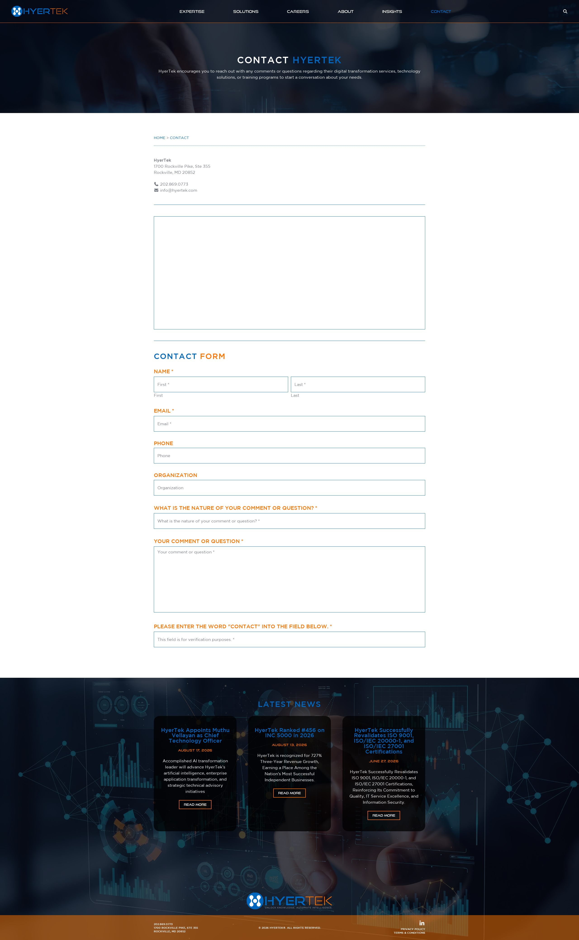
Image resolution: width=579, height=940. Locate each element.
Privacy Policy (413, 929)
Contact (441, 11)
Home (159, 138)
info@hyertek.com (178, 190)
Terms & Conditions (409, 932)
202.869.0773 (173, 184)
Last (295, 395)
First (158, 395)
